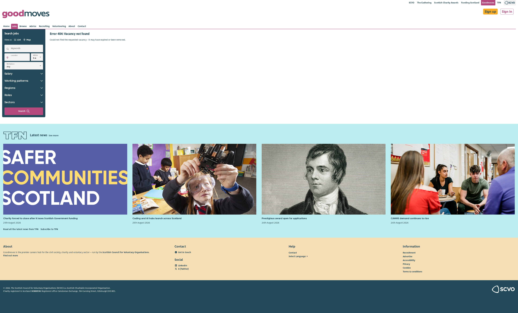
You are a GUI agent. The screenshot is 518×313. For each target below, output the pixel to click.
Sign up (490, 12)
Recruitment (409, 252)
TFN (499, 2)
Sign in (507, 12)
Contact (293, 252)
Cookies (407, 268)
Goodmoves (488, 2)
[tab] (6, 26)
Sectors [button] (9, 102)
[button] (7, 58)
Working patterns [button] (16, 80)
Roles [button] (8, 95)
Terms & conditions (412, 271)
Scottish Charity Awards (446, 2)
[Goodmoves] (25, 14)
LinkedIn (182, 265)
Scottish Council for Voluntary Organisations (126, 252)
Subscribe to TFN (49, 229)
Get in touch (184, 252)
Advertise (407, 256)
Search (21, 111)
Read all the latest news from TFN (20, 229)
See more (53, 135)
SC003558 (36, 291)
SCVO (411, 2)
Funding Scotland (470, 2)
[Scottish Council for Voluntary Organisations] (473, 289)
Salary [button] (8, 73)
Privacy (406, 264)
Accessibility (409, 260)
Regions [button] (9, 88)
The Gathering (424, 2)
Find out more (10, 255)
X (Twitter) (183, 269)
